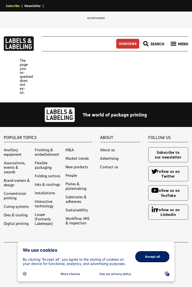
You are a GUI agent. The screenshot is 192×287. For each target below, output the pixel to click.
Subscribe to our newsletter (168, 155)
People (71, 175)
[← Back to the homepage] (19, 49)
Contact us (109, 166)
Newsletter (32, 6)
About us (107, 149)
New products (77, 166)
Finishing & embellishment (47, 152)
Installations (45, 192)
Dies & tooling (16, 214)
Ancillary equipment (13, 152)
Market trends (77, 158)
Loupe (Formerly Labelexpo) (44, 219)
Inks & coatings (47, 184)
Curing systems (16, 206)
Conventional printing (15, 195)
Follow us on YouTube (168, 193)
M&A (70, 149)
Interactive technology (44, 203)
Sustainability (77, 209)
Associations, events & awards (15, 167)
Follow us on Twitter (168, 174)
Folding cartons (47, 175)
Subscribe (13, 6)
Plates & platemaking (76, 186)
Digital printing (16, 223)
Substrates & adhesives (76, 199)
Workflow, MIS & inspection (78, 220)
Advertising (109, 158)
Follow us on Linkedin (168, 212)
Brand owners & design (17, 182)
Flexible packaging (43, 165)
